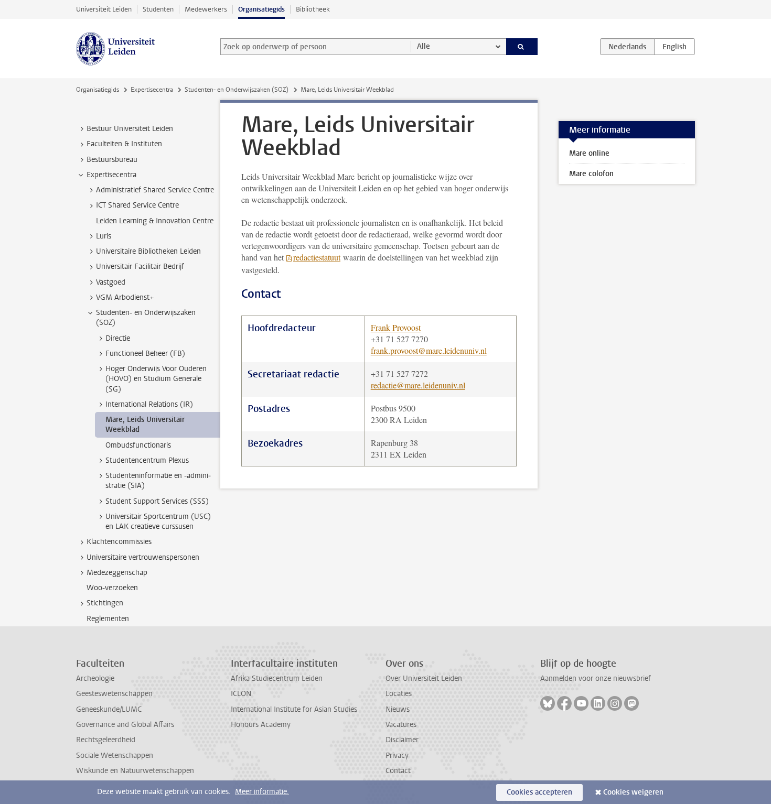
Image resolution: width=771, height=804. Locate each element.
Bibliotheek (313, 9)
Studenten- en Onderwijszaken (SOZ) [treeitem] (146, 318)
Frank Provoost (396, 327)
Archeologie (95, 678)
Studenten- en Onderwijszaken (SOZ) (236, 89)
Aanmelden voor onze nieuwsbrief (595, 678)
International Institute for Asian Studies (294, 709)
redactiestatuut (316, 257)
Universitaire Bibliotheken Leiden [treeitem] (148, 251)
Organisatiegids (261, 9)
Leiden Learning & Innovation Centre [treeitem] (154, 221)
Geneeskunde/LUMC (109, 709)
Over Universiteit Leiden (423, 678)
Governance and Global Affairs (125, 725)
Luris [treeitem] (103, 236)
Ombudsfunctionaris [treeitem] (138, 445)
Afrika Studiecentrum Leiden (277, 678)
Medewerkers (206, 9)
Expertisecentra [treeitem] (111, 175)
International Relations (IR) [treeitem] (149, 404)
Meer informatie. (262, 792)
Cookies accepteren (539, 792)
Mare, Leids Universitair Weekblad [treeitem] (145, 424)
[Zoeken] (522, 46)
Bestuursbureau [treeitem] (112, 160)
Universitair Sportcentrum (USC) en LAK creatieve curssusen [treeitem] (158, 521)
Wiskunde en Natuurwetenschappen (135, 771)
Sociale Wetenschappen (114, 755)
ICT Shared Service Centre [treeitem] (137, 205)
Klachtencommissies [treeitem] (119, 542)
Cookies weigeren (633, 792)
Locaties (398, 694)
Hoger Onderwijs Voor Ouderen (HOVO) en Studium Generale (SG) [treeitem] (156, 379)
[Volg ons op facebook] (564, 703)
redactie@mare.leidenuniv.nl (418, 384)
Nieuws (397, 709)
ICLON (241, 694)
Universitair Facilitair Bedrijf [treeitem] (140, 266)
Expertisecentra (152, 89)
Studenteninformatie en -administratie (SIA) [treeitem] (158, 481)
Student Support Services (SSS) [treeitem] (157, 501)
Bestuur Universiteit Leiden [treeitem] (130, 129)
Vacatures (400, 725)
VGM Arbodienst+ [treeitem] (125, 297)
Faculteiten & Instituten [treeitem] (124, 144)
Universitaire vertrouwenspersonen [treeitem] (143, 557)
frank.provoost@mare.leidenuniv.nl (429, 350)
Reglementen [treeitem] (108, 619)
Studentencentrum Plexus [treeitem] (147, 460)
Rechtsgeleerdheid (105, 740)
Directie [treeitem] (117, 338)
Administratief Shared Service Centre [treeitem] (155, 190)
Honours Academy (261, 725)
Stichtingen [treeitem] (105, 603)
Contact (398, 771)
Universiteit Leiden (104, 9)
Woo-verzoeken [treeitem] (112, 588)
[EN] (674, 46)
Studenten (158, 9)
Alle (423, 46)
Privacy (397, 755)
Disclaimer (402, 740)
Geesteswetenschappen (114, 694)
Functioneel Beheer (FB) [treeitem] (145, 353)
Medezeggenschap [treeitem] (117, 573)
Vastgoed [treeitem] (110, 282)
